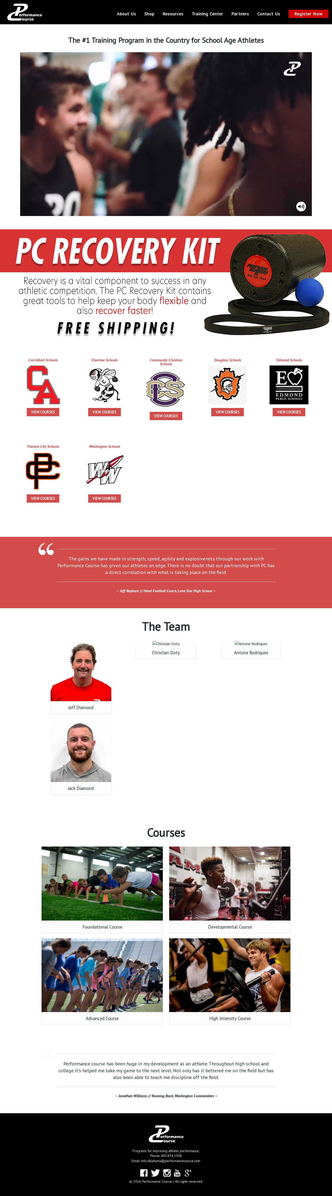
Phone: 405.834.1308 (166, 1156)
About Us (126, 14)
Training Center (207, 14)
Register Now (308, 14)
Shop (149, 14)
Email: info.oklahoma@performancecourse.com (166, 1161)
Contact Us (268, 14)
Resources (173, 14)
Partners (240, 14)
